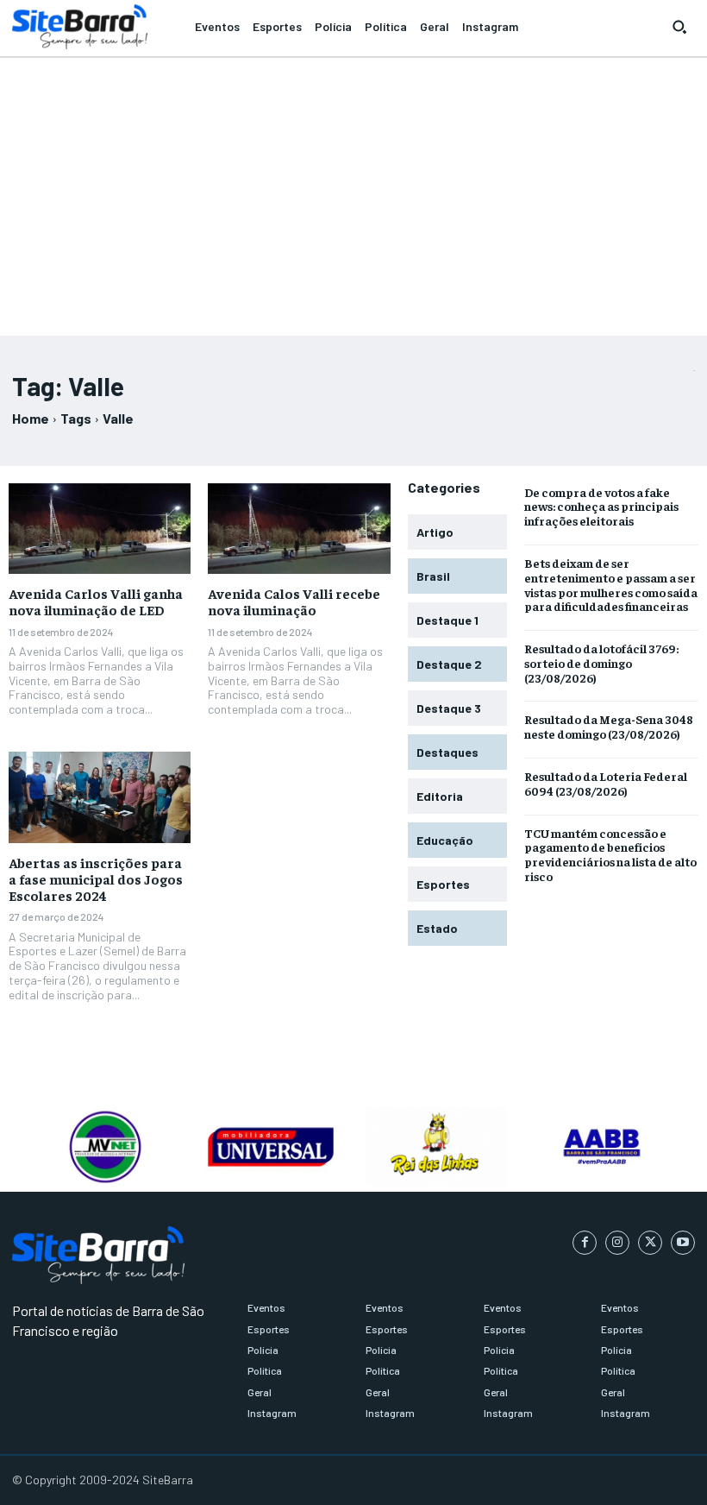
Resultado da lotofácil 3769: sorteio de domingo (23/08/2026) (601, 662)
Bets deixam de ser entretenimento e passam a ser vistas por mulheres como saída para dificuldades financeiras (611, 584)
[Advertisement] (353, 189)
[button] (679, 26)
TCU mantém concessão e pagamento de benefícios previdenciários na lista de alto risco (610, 854)
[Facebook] (584, 1243)
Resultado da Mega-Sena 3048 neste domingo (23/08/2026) (608, 726)
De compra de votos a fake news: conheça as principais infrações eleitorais (601, 506)
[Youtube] (683, 1243)
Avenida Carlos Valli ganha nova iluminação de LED (96, 601)
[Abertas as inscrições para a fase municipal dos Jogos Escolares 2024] (100, 797)
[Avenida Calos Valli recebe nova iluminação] (299, 529)
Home (30, 418)
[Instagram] (617, 1243)
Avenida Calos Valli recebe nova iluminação (294, 601)
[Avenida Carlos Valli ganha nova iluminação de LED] (100, 529)
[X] (650, 1243)
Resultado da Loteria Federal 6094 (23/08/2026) (605, 783)
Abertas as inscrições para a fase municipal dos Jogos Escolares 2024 (96, 878)
